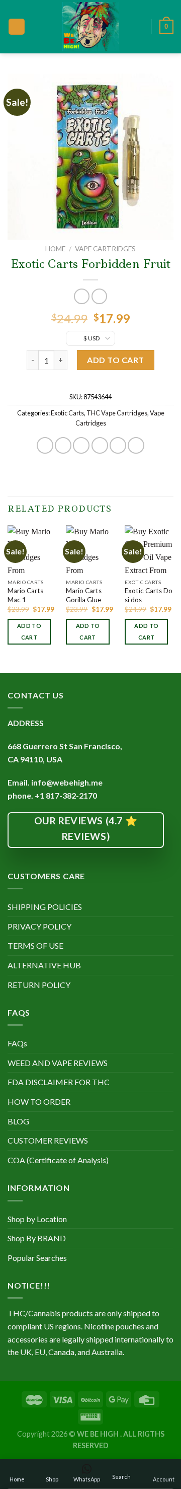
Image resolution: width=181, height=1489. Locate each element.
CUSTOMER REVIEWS (48, 1140)
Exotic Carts (67, 413)
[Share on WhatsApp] (45, 445)
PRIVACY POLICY (39, 926)
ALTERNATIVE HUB (44, 965)
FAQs (17, 1043)
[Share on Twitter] (81, 445)
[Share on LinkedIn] (136, 445)
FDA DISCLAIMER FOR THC (59, 1082)
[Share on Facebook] (63, 445)
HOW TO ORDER (39, 1101)
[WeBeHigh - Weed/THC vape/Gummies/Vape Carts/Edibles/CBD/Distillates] (90, 26)
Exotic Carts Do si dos (148, 595)
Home (55, 249)
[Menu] (17, 27)
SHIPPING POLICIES (45, 906)
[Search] (140, 26)
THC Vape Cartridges (116, 413)
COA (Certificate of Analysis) (58, 1160)
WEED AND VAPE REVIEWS (58, 1063)
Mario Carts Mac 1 (25, 595)
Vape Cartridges (105, 249)
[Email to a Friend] (100, 445)
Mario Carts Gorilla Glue (84, 595)
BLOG (18, 1121)
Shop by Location (37, 1219)
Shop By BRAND (37, 1238)
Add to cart (115, 360)
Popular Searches (37, 1257)
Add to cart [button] (29, 631)
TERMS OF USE (35, 945)
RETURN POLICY (39, 984)
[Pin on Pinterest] (118, 445)
